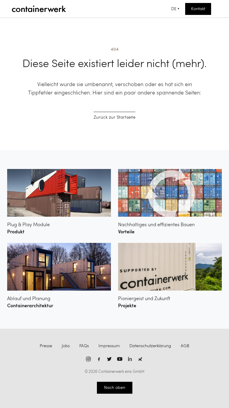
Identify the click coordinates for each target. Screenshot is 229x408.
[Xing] (140, 359)
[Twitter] (109, 359)
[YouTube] (120, 359)
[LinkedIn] (130, 359)
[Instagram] (88, 359)
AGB (185, 346)
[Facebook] (99, 359)
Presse (46, 346)
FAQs (84, 346)
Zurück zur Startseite (114, 117)
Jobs (66, 346)
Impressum (109, 346)
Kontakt (198, 9)
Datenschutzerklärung (150, 346)
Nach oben (114, 388)
